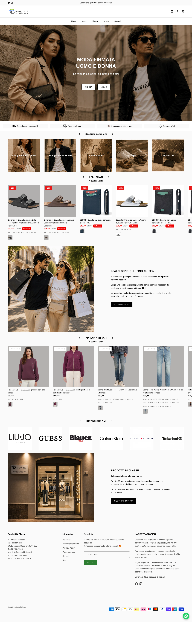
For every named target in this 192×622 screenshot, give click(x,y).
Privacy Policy (68, 548)
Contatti (117, 21)
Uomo (73, 21)
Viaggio (95, 21)
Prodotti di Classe (19, 607)
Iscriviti (90, 562)
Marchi (106, 21)
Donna (84, 21)
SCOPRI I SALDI (121, 304)
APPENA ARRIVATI (96, 338)
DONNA (88, 87)
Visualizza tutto (96, 181)
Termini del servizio (70, 544)
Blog (64, 560)
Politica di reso (68, 552)
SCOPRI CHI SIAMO (123, 501)
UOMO (104, 87)
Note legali (66, 540)
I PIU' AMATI (96, 177)
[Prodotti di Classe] (18, 11)
